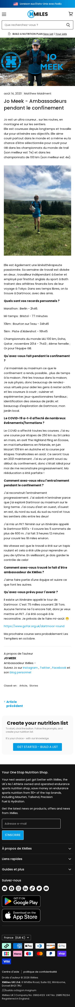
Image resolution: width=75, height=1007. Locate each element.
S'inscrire (13, 835)
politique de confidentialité (40, 972)
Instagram (30, 668)
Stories (33, 685)
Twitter (45, 668)
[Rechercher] (68, 24)
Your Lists (61, 34)
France (14, 938)
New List (48, 34)
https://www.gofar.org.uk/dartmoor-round (34, 626)
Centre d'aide (10, 972)
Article (23, 685)
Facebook (59, 668)
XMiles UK (8, 995)
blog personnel (20, 672)
